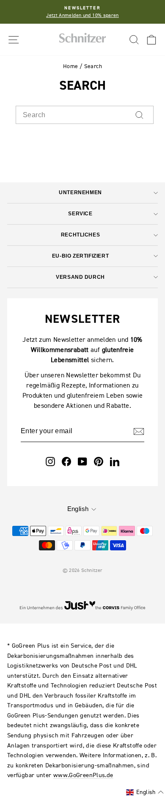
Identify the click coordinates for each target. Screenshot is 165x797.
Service (80, 213)
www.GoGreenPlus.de (83, 775)
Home (70, 66)
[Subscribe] (138, 431)
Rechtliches (80, 234)
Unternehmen (80, 192)
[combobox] (85, 115)
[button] (145, 792)
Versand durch (80, 277)
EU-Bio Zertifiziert (80, 255)
